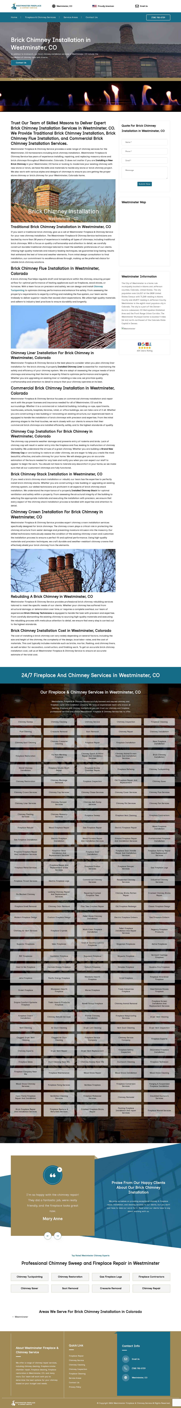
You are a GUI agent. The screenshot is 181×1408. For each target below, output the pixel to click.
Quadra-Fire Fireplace (159, 967)
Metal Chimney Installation (25, 769)
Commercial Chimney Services (92, 881)
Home (14, 17)
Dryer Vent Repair (59, 1051)
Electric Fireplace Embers (126, 917)
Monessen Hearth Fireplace (59, 990)
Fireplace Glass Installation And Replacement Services (59, 853)
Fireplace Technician (159, 1062)
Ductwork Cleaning (126, 1062)
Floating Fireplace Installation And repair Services (126, 1110)
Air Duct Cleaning (59, 1028)
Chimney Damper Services (59, 803)
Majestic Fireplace (126, 956)
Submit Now (144, 184)
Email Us (144, 6)
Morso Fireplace (92, 990)
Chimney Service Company (125, 1038)
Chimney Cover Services (126, 792)
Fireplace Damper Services (126, 867)
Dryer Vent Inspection (159, 1028)
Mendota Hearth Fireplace (92, 978)
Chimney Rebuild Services (59, 1017)
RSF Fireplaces (25, 956)
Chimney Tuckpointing (159, 769)
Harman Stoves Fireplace (59, 967)
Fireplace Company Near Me (25, 1072)
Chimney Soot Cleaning (25, 742)
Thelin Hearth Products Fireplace (59, 1003)
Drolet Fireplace (25, 990)
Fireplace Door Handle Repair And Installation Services (125, 853)
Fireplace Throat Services (25, 881)
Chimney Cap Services (59, 792)
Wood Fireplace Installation (159, 827)
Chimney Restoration (25, 781)
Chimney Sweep (25, 722)
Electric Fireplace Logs (59, 881)
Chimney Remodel (126, 1097)
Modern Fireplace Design (25, 917)
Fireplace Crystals (59, 930)
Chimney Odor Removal (59, 906)
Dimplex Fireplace (126, 967)
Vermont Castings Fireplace (159, 956)
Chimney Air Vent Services (25, 930)
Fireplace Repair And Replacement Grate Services (59, 867)
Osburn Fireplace (92, 967)
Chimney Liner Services (25, 803)
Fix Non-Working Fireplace (59, 755)
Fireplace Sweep (92, 815)
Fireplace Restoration (25, 756)
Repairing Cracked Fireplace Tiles (92, 894)
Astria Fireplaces (159, 944)
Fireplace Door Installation (92, 853)
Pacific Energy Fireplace (59, 978)
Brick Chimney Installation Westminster (37, 79)
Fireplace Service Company (92, 1038)
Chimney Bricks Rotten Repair (125, 894)
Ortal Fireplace (126, 978)
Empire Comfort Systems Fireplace (25, 1003)
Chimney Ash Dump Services (92, 803)
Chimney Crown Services (25, 792)
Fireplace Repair (92, 742)
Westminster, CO (139, 1377)
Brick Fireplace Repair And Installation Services (25, 1110)
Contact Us (92, 17)
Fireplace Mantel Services (159, 1110)
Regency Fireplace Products (159, 930)
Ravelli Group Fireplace (92, 1003)
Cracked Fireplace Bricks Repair (92, 1110)
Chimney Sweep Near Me (92, 1062)
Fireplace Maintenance (59, 1073)
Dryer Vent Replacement (92, 1051)
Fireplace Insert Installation (25, 1017)
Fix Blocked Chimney (25, 894)
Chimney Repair (126, 731)
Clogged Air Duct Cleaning (59, 1038)
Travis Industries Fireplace (126, 990)
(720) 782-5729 (158, 17)
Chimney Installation (159, 731)
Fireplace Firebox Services (92, 867)
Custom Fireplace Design (59, 917)
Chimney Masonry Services (59, 815)
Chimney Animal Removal (126, 1003)
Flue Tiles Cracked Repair (92, 906)
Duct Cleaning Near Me (59, 1062)
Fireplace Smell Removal (25, 906)
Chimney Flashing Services (25, 815)
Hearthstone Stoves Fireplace (159, 990)
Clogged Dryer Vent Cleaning (26, 1038)
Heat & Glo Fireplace (25, 967)
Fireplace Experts (159, 1039)
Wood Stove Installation (126, 1073)
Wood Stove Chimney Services (25, 1085)
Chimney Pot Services (126, 803)
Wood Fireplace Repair (59, 827)
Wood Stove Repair (92, 1073)
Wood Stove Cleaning (159, 1073)
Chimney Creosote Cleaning (59, 742)
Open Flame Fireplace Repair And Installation (25, 1097)
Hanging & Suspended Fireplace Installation (159, 1085)
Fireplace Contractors (159, 815)
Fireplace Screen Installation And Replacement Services (159, 1003)
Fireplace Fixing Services (59, 1085)
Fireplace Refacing (126, 769)
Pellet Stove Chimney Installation (92, 917)
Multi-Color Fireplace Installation (92, 930)
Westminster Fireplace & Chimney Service (133, 1403)
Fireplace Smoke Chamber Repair (92, 769)
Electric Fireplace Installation (59, 839)
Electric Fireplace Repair (126, 827)
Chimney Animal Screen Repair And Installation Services (125, 755)
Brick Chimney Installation (159, 755)
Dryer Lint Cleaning (92, 1028)
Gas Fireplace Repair (92, 827)
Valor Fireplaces (59, 944)
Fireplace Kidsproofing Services (126, 1017)
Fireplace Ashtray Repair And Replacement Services (159, 853)
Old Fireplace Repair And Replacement (126, 781)
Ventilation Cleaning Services (59, 1097)
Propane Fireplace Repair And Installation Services (25, 853)
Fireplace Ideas (26, 1062)
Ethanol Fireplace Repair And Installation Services (126, 839)
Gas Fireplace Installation (25, 840)
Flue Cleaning (26, 731)
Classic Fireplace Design (159, 906)
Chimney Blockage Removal (59, 781)
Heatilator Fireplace (59, 956)
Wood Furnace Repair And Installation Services (92, 839)
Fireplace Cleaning (159, 722)
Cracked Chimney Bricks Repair (159, 894)
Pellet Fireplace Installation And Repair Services (125, 930)
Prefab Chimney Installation (92, 1017)
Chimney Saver (159, 781)
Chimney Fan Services (159, 803)
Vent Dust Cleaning (126, 1028)
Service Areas (71, 17)
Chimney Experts (25, 1051)
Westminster (21, 1316)
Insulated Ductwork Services (159, 1097)
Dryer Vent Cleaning (159, 1017)
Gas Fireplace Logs (159, 867)
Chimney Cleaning (59, 722)
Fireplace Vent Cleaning (126, 815)
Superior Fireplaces (25, 944)
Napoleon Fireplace (92, 956)
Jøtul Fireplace (25, 978)
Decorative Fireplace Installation (159, 1051)
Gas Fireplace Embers (159, 917)
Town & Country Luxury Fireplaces (92, 944)
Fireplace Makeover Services (92, 1097)
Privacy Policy (75, 1387)
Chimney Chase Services (92, 792)
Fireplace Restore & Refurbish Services (59, 1110)
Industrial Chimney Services (159, 881)
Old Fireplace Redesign (125, 906)
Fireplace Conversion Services (125, 1085)
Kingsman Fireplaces (126, 944)
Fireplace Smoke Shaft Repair (59, 769)
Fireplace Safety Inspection (125, 1051)
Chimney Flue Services (159, 792)
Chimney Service (92, 722)
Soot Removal (92, 731)
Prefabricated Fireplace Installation (159, 839)
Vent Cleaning (25, 1028)
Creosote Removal (59, 731)
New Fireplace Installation (159, 742)
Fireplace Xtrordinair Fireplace (159, 978)
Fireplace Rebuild (25, 827)
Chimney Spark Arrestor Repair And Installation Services (92, 755)
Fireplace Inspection (92, 781)
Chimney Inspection (126, 722)
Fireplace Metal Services (26, 867)
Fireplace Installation (125, 742)
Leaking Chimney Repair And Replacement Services (59, 894)
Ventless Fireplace (92, 1085)
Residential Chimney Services (126, 881)
